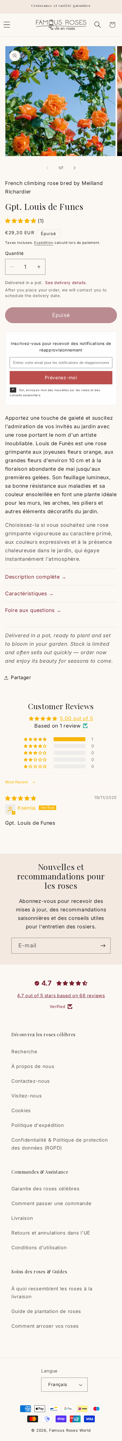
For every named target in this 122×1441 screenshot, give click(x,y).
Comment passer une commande (51, 1203)
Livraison (22, 1218)
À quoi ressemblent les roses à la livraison (51, 1292)
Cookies (21, 1110)
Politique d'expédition (37, 1125)
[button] (97, 24)
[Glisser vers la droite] (74, 167)
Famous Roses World (70, 1430)
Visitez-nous (26, 1096)
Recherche (24, 1051)
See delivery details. (66, 282)
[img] (20, 798)
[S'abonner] (102, 946)
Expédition (43, 242)
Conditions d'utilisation (39, 1247)
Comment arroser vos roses (45, 1326)
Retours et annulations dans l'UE (50, 1233)
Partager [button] (21, 677)
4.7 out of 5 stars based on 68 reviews (61, 995)
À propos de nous (32, 1066)
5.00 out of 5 (76, 718)
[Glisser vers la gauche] (47, 167)
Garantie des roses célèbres (45, 1188)
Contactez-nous (30, 1081)
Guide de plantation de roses (46, 1311)
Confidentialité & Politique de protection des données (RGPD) (59, 1144)
